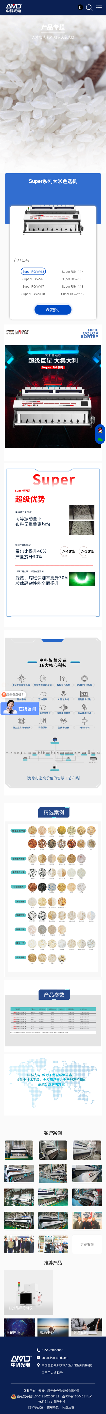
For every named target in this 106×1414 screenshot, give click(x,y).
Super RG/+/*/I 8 (73, 286)
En (80, 7)
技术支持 (44, 1401)
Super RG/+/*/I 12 (73, 294)
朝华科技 (60, 1401)
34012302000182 (47, 1396)
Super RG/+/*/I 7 (33, 286)
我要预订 (53, 309)
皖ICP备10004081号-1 (77, 1396)
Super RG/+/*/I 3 (33, 271)
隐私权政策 (35, 1407)
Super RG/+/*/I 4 (73, 271)
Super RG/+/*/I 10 (33, 294)
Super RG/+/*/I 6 (73, 279)
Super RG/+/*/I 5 (33, 279)
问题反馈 (68, 1407)
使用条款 (53, 1407)
